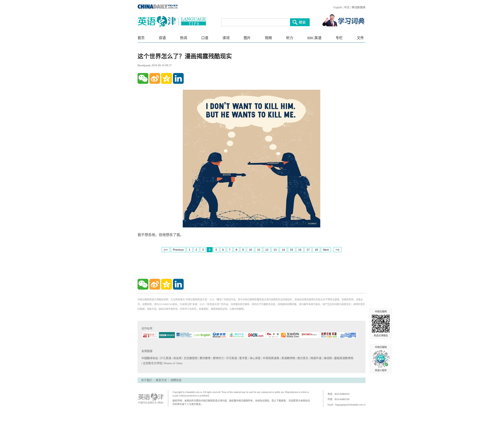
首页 (141, 38)
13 (275, 249)
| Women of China (172, 363)
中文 (347, 7)
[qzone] (166, 78)
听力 (289, 38)
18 (316, 249)
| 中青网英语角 (270, 358)
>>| (337, 249)
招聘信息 (176, 380)
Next (326, 249)
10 (250, 249)
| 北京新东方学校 (151, 363)
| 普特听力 (218, 358)
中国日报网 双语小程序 (381, 359)
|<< (166, 249)
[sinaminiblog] (154, 78)
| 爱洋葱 (243, 358)
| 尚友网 (177, 358)
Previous (178, 249)
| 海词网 (327, 358)
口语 (204, 38)
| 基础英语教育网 (343, 358)
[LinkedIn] (178, 78)
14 (283, 249)
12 (266, 249)
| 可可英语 (231, 358)
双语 (162, 38)
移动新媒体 (358, 7)
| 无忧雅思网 (190, 358)
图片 (247, 38)
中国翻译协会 (150, 358)
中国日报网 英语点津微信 (381, 323)
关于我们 (146, 380)
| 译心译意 (254, 358)
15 (291, 249)
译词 (225, 38)
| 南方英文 (302, 358)
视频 (268, 38)
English (337, 7)
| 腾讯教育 (204, 358)
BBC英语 (314, 38)
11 (258, 249)
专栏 (339, 38)
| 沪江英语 (165, 358)
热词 (183, 38)
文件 (360, 38)
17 (308, 249)
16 (299, 249)
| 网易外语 (315, 358)
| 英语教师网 (288, 358)
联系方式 (161, 380)
